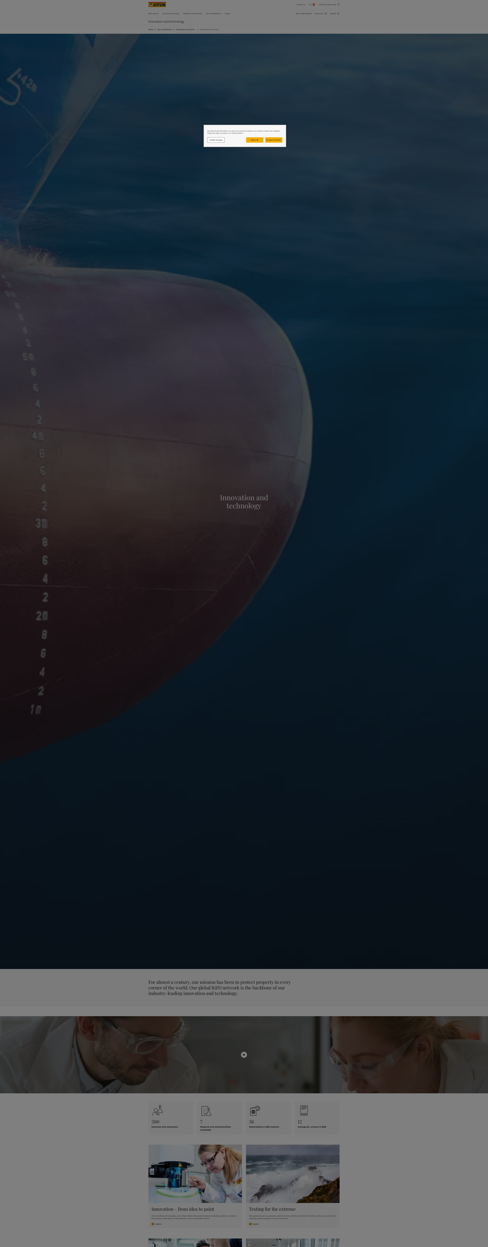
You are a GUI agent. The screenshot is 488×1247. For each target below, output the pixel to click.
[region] (245, 136)
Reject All (254, 140)
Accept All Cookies (274, 140)
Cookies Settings (216, 140)
